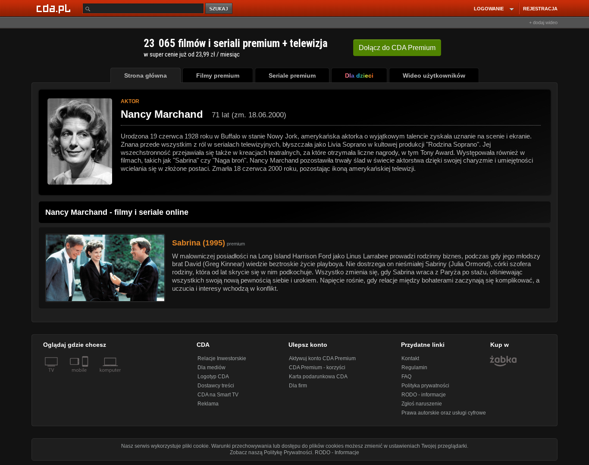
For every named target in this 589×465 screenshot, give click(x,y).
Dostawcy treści (215, 386)
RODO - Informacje (337, 452)
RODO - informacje (423, 395)
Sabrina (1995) (198, 243)
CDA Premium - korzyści (317, 367)
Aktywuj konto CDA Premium (322, 358)
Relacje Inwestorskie (221, 358)
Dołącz (397, 47)
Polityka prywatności (425, 386)
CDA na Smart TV (217, 395)
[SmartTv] (86, 375)
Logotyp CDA (213, 377)
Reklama (208, 404)
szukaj (219, 9)
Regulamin (414, 367)
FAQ (406, 377)
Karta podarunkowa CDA (318, 377)
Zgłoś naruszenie (421, 404)
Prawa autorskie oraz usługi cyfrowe (443, 413)
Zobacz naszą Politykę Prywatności (271, 452)
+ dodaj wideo (543, 22)
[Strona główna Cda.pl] (54, 8)
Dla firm (298, 386)
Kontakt (410, 358)
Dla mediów (211, 367)
